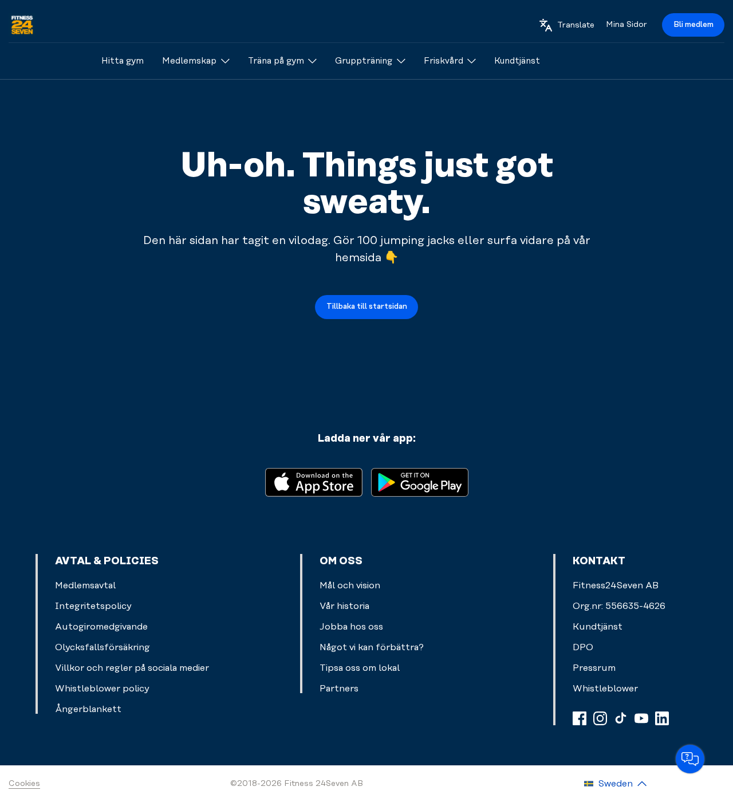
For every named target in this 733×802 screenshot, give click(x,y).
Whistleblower (605, 688)
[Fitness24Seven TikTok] (621, 718)
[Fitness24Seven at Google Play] (419, 481)
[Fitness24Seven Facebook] (579, 718)
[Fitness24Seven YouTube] (641, 718)
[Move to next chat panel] (690, 759)
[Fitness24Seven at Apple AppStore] (313, 481)
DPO (583, 647)
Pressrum (594, 668)
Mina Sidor (626, 24)
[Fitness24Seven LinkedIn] (662, 718)
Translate (575, 25)
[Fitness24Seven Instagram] (600, 718)
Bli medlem (693, 25)
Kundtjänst (597, 626)
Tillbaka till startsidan (366, 306)
